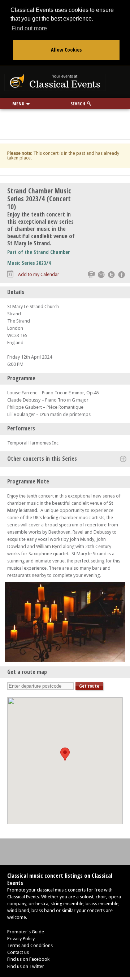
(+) (123, 459)
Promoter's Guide (25, 931)
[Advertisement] (65, 122)
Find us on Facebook (28, 959)
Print (91, 274)
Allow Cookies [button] (66, 49)
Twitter (111, 274)
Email (101, 274)
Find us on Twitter (25, 966)
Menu (18, 103)
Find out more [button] (29, 28)
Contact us (18, 952)
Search (77, 103)
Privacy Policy (21, 938)
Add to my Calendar (38, 274)
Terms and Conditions (30, 945)
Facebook (121, 274)
